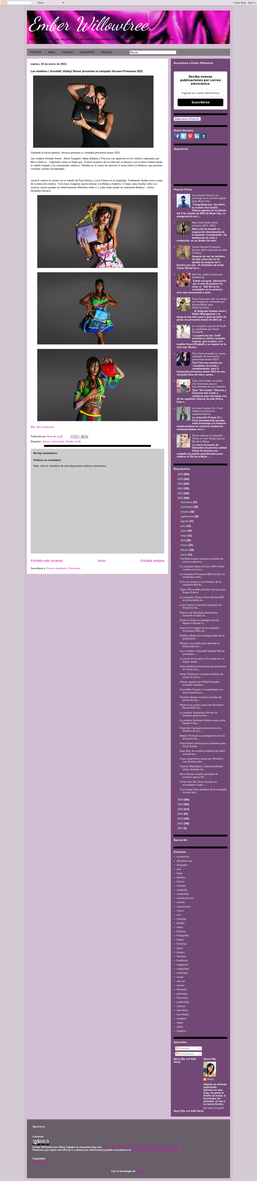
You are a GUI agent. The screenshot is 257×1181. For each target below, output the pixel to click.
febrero (185, 550)
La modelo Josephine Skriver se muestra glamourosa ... (198, 714)
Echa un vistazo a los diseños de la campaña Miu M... (200, 583)
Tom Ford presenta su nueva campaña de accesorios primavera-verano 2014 (208, 356)
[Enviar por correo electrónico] (72, 437)
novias (180, 985)
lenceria (181, 956)
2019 (181, 804)
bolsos (46, 441)
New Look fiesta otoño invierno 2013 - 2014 (205, 224)
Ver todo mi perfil (213, 1108)
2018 (181, 809)
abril (184, 540)
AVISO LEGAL (41, 1162)
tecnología (183, 1014)
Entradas (183, 1048)
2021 (181, 498)
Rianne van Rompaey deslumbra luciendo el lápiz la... (198, 614)
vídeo (180, 1026)
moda (78, 441)
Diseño (69, 441)
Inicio (102, 561)
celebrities (183, 894)
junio (184, 530)
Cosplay (181, 919)
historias (182, 943)
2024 (181, 483)
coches (181, 902)
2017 (181, 814)
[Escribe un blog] (76, 437)
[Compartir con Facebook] (83, 437)
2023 (181, 488)
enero (184, 554)
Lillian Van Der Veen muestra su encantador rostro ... (198, 783)
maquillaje (183, 968)
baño (179, 873)
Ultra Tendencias (45, 427)
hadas (180, 939)
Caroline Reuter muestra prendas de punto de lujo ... (201, 699)
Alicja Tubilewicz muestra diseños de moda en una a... (201, 676)
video (180, 1022)
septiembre (187, 516)
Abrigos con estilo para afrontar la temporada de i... (200, 645)
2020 (181, 799)
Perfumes (182, 997)
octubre (185, 511)
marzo (185, 545)
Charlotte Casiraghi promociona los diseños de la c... (200, 729)
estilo (180, 927)
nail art (181, 981)
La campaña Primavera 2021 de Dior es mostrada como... (202, 576)
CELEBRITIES (87, 52)
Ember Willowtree (88, 24)
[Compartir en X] (79, 437)
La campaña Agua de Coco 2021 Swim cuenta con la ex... (202, 568)
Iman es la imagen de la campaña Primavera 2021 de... (199, 629)
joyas (180, 948)
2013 (181, 828)
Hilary (210, 1079)
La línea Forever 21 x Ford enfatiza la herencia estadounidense (207, 411)
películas (182, 993)
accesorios (183, 856)
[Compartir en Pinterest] (86, 437)
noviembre (187, 506)
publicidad (183, 1002)
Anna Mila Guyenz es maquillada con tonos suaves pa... (201, 691)
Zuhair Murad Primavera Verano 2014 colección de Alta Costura (209, 250)
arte (179, 869)
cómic (180, 910)
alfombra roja (184, 860)
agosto (185, 521)
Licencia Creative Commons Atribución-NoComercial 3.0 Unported (140, 1147)
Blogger (140, 1171)
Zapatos (181, 1031)
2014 (181, 823)
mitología (182, 972)
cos (179, 914)
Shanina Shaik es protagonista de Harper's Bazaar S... (199, 622)
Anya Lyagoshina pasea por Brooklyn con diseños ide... (201, 760)
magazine (182, 964)
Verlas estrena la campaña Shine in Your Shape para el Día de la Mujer (208, 438)
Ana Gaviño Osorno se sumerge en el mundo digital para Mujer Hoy (209, 198)
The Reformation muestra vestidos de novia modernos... (201, 560)
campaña (182, 889)
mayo (184, 535)
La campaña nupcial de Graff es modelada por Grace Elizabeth (209, 329)
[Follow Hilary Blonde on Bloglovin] (187, 120)
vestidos (181, 1018)
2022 (181, 493)
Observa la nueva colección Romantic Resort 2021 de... (202, 706)
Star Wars (182, 1010)
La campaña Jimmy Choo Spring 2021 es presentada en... (202, 599)
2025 (181, 479)
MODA (51, 52)
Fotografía (183, 935)
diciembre (187, 502)
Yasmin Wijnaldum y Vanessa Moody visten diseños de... (201, 768)
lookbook (182, 960)
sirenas (181, 1006)
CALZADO (67, 52)
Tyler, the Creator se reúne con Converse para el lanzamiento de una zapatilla (209, 383)
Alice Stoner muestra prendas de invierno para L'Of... (199, 776)
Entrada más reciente (47, 561)
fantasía (181, 931)
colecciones (57, 441)
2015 (181, 818)
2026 (181, 474)
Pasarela (182, 989)
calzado (181, 885)
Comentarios (186, 1053)
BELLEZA (106, 52)
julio (184, 526)
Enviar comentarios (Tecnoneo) (63, 568)
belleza (181, 877)
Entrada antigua (152, 561)
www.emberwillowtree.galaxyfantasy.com (156, 1149)
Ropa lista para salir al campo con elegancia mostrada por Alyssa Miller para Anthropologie (209, 303)
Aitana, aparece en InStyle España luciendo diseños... (199, 683)
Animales (182, 865)
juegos (181, 952)
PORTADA (35, 52)
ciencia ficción (185, 898)
